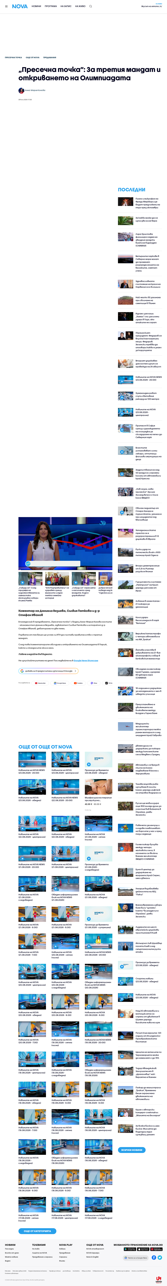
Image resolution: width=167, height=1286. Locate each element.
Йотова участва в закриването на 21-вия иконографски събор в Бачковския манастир (148, 654)
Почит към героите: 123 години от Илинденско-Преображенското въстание (148, 1037)
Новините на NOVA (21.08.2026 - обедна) (96, 895)
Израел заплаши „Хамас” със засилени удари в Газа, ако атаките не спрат (147, 317)
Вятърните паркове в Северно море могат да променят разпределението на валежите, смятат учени (147, 263)
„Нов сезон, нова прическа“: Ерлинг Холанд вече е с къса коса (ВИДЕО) (147, 493)
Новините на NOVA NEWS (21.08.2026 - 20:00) (31, 865)
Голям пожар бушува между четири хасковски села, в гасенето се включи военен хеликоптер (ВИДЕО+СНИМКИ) (147, 851)
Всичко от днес (12, 1253)
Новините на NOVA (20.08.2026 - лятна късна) (62, 955)
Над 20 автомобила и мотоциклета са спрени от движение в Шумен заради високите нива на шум (148, 1017)
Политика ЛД (110, 1271)
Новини (36, 6)
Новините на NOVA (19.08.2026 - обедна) (29, 1101)
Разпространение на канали (37, 1271)
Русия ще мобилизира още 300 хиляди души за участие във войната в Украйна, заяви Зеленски (148, 809)
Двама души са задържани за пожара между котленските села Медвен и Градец (148, 750)
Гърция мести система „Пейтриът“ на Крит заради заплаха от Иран (148, 586)
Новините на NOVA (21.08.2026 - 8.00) (62, 925)
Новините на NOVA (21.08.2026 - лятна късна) (95, 837)
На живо (80, 6)
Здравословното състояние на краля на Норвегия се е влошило (148, 284)
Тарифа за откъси (55, 1271)
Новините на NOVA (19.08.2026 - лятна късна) (62, 1042)
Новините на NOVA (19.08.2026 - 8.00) (95, 1101)
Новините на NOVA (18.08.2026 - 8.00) (62, 1189)
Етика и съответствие (139, 1271)
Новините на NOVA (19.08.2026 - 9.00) (62, 1101)
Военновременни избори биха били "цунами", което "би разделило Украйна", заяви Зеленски (149, 911)
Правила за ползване (123, 1271)
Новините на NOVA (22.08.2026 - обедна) (63, 835)
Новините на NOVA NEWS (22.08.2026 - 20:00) (65, 798)
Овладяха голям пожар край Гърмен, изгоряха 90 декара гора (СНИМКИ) (148, 673)
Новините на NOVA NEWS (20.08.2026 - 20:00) (98, 953)
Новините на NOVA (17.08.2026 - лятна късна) (28, 1218)
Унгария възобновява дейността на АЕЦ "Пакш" (147, 891)
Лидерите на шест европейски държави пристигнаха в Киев (147, 930)
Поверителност (98, 1271)
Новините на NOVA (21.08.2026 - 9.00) (28, 925)
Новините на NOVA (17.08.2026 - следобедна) (98, 1216)
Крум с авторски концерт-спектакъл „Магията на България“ (148, 1112)
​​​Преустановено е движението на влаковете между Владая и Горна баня (146, 708)
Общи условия (86, 1271)
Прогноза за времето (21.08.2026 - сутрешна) (98, 925)
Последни (9, 1249)
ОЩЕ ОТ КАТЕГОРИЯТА (37, 1231)
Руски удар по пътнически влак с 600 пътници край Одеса (148, 552)
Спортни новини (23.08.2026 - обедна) (147, 980)
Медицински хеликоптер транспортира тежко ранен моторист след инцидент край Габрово (148, 729)
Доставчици (67, 1271)
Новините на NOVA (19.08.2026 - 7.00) (28, 1128)
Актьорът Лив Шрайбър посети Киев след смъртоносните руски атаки (149, 947)
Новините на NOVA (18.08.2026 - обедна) (96, 1159)
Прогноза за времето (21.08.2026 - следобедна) (97, 867)
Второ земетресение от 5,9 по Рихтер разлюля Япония (148, 568)
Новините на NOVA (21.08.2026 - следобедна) (28, 897)
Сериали (63, 1257)
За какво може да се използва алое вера (147, 219)
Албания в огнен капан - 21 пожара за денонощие (148, 604)
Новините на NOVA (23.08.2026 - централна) (65, 771)
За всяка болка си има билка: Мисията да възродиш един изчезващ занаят (147, 1130)
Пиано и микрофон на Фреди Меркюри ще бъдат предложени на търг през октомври (148, 203)
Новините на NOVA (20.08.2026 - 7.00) (28, 1041)
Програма (51, 6)
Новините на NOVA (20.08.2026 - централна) (32, 983)
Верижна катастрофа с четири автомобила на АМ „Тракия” (148, 636)
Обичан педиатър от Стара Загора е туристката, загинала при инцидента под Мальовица (149, 514)
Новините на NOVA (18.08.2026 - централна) (98, 1128)
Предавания (64, 1253)
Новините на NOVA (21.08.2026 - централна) (65, 865)
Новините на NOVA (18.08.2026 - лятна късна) (62, 1130)
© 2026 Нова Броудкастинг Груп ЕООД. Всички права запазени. (25, 1280)
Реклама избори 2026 (19, 1271)
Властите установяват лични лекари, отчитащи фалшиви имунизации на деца (148, 453)
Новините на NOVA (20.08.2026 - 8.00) (95, 1013)
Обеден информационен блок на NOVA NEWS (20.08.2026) (98, 985)
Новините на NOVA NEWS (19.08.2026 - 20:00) (98, 1041)
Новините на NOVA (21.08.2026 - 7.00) (28, 953)
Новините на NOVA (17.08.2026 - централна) (65, 1216)
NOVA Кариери (92, 1253)
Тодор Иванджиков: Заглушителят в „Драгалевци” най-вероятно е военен (146, 1072)
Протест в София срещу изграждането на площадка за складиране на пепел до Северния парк (149, 431)
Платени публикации (11, 1273)
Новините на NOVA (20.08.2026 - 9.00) (62, 1013)
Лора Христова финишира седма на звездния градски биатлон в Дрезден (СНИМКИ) (146, 240)
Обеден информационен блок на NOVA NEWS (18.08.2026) (65, 1160)
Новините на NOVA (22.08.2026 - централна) (32, 835)
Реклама (8, 1271)
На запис (66, 6)
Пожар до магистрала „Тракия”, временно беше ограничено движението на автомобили (148, 1093)
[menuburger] (6, 6)
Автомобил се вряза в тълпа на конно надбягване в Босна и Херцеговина (147, 769)
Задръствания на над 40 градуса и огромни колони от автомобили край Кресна (148, 474)
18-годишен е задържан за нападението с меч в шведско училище (148, 691)
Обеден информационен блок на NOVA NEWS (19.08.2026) (98, 1072)
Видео (7, 1261)
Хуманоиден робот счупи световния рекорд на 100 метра (147, 396)
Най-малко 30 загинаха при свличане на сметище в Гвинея (148, 300)
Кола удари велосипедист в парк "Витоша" (147, 620)
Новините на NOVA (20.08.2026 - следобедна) (62, 985)
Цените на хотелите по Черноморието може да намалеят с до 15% (148, 1055)
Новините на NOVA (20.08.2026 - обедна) (30, 1013)
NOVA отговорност (95, 1249)
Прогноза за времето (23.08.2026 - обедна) (97, 771)
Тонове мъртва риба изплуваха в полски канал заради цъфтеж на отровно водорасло (148, 788)
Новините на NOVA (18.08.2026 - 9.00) (28, 1189)
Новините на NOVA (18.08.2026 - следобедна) (28, 1160)
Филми (62, 1261)
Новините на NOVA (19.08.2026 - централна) (31, 1071)
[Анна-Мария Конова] (21, 91)
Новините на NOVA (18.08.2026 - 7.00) (95, 1189)
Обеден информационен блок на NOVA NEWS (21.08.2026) (65, 897)
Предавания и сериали (42, 1257)
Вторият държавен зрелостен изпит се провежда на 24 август (148, 363)
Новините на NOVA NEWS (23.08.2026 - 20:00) (31, 771)
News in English (92, 1257)
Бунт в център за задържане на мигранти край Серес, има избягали (148, 873)
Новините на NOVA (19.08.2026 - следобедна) (62, 1072)
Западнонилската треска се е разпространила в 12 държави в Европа (147, 534)
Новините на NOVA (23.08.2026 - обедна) (29, 798)
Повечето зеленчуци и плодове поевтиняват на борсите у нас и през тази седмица (149, 829)
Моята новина (11, 1257)
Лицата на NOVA (39, 1253)
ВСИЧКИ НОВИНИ (131, 1150)
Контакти (76, 1271)
